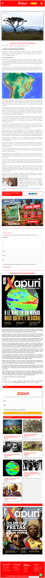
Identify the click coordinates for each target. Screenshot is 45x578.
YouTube (25, 570)
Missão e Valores (6, 569)
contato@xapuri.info (30, 382)
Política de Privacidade (15, 568)
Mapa (17, 188)
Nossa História (6, 567)
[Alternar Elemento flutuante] (40, 575)
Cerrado (23, 45)
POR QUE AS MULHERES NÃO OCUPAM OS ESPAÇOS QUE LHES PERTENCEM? (32, 474)
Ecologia (26, 45)
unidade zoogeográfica (35, 188)
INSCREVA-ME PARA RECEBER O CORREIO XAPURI (14, 409)
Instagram (26, 567)
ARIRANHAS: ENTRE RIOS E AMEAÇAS (30, 453)
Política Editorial (16, 566)
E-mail (4, 255)
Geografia (14, 188)
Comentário (5, 237)
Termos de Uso (16, 570)
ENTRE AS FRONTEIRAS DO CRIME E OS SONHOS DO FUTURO (12, 436)
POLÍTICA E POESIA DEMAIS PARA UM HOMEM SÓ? (12, 455)
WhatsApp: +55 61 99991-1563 (38, 569)
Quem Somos (5, 566)
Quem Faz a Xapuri (7, 570)
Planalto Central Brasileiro (24, 188)
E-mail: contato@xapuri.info (38, 566)
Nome (4, 400)
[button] (41, 3)
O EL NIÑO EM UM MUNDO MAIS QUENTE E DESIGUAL (11, 479)
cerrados (10, 51)
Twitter (25, 571)
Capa (20, 45)
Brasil (6, 188)
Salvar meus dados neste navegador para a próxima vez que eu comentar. (19, 264)
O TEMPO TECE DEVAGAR (10, 498)
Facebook (26, 568)
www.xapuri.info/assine (6, 382)
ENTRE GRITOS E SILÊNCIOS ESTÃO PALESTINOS (31, 435)
